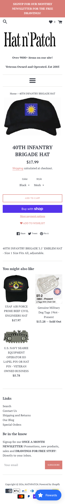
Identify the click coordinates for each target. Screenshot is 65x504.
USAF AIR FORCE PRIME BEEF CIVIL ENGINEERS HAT (16, 311)
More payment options (32, 216)
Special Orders (12, 425)
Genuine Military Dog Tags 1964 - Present (49, 312)
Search (7, 406)
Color (25, 179)
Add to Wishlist (34, 223)
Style (39, 179)
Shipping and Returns (17, 415)
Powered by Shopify (49, 484)
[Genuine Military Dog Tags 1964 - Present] (48, 289)
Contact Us (10, 411)
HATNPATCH (31, 484)
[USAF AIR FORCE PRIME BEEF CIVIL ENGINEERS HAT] (16, 288)
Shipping (17, 168)
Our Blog (8, 420)
